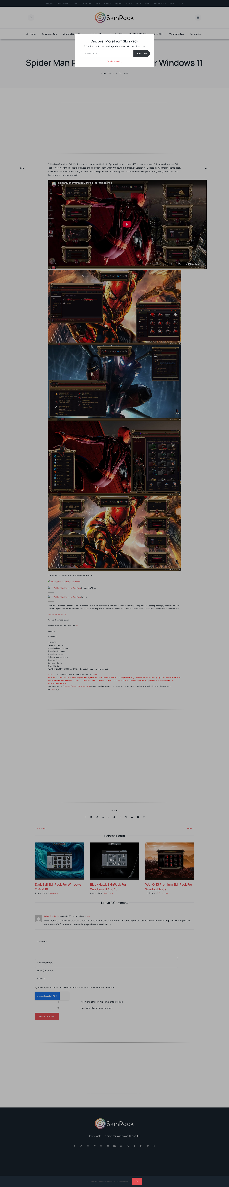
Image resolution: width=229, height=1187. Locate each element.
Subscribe (142, 53)
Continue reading (114, 61)
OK (137, 1181)
